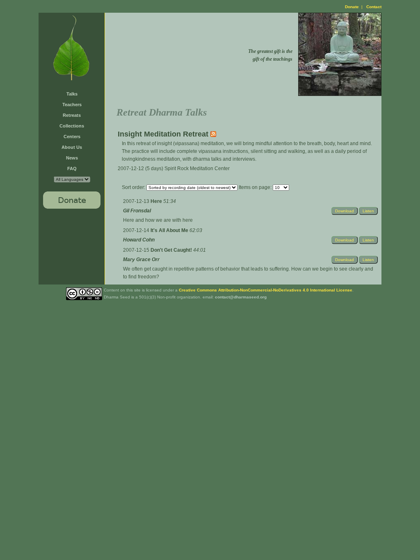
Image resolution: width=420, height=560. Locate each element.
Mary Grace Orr (141, 259)
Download (344, 211)
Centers (72, 136)
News (72, 157)
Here (157, 201)
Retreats (72, 115)
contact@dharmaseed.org (241, 297)
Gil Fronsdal (137, 211)
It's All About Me (170, 230)
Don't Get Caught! (172, 250)
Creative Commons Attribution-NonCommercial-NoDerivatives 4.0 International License (265, 290)
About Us (72, 147)
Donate (352, 7)
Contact (373, 7)
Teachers (72, 104)
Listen (368, 211)
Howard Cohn (139, 240)
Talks (72, 93)
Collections (71, 125)
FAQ (72, 168)
